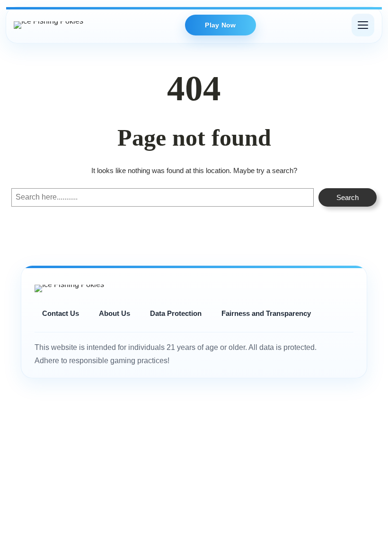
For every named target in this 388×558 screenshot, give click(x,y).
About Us (114, 313)
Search (347, 197)
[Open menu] (363, 25)
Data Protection (176, 313)
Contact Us (60, 313)
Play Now (220, 25)
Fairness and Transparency (266, 313)
